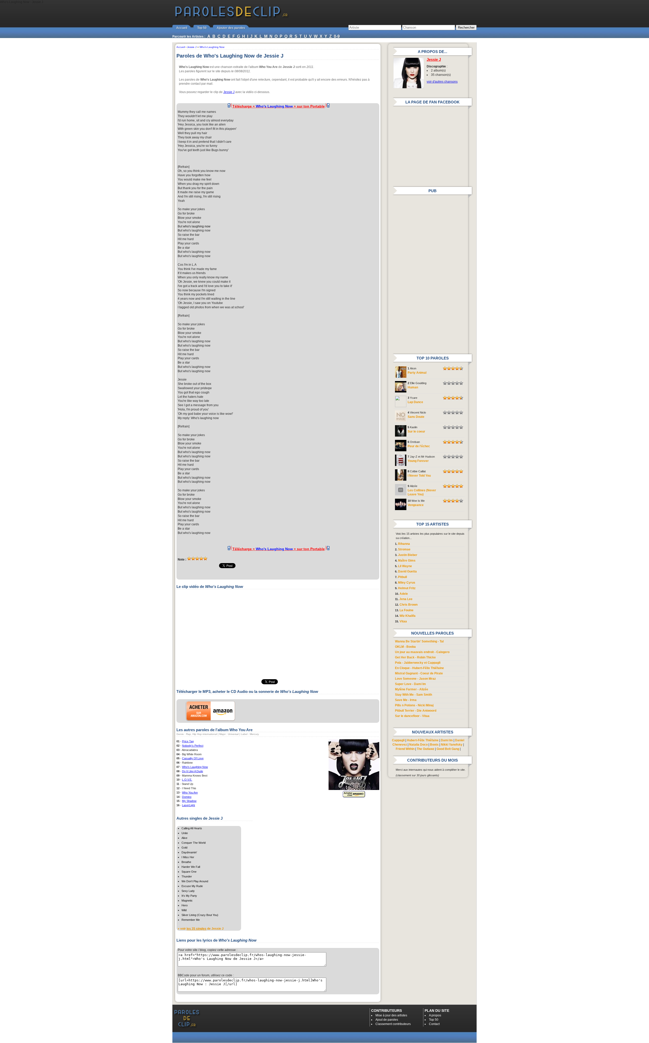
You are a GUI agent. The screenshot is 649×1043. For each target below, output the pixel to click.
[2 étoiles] (193, 558)
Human (413, 387)
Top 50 (202, 28)
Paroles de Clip (231, 17)
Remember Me (191, 919)
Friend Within (405, 749)
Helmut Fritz (407, 588)
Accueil (181, 28)
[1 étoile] (189, 558)
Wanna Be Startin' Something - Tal (419, 641)
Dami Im (447, 740)
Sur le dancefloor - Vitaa (412, 716)
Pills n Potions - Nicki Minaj (414, 705)
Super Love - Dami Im (410, 684)
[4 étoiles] (201, 558)
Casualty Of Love (193, 758)
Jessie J (229, 92)
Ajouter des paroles (231, 28)
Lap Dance (415, 402)
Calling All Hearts (192, 828)
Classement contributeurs (393, 1024)
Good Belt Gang (448, 749)
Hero (185, 905)
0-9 (337, 36)
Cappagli (398, 740)
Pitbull (402, 577)
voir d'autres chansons (442, 81)
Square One (189, 871)
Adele (404, 594)
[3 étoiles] (197, 558)
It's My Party (189, 895)
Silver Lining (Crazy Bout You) (200, 914)
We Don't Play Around (195, 881)
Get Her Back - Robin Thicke (415, 657)
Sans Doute (416, 417)
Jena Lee (405, 599)
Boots (434, 744)
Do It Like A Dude (192, 771)
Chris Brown (409, 604)
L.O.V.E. (187, 779)
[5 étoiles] (205, 558)
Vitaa (403, 621)
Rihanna (404, 544)
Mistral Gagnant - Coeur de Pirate (419, 673)
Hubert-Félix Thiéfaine (423, 740)
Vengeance (416, 505)
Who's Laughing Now (195, 766)
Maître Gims (407, 560)
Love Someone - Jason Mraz (415, 678)
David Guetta (407, 571)
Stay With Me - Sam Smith (413, 694)
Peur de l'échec (419, 446)
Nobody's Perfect (192, 745)
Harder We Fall (191, 866)
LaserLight (188, 805)
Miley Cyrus (406, 582)
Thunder (187, 876)
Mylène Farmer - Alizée (411, 689)
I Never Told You (419, 475)
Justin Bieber (407, 555)
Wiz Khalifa (408, 616)
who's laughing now (196, 226)
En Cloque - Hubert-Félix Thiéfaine (419, 668)
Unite (185, 833)
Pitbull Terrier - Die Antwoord (415, 710)
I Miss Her (188, 857)
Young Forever (418, 461)
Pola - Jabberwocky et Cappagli (417, 662)
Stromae (404, 549)
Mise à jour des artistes (391, 1015)
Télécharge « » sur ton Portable (278, 106)
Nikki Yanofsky (451, 744)
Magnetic (187, 900)
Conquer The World (194, 842)
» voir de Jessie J (201, 928)
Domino (186, 796)
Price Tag (188, 741)
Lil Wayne (405, 566)
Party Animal (417, 372)
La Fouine (406, 610)
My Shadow (189, 800)
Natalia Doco (418, 744)
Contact (434, 1024)
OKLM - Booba (405, 647)
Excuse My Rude (192, 886)
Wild (184, 910)
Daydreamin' (189, 852)
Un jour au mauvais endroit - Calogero (422, 652)
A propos (435, 1015)
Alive (184, 837)
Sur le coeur (416, 431)
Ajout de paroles (386, 1019)
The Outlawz (425, 749)
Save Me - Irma (406, 700)
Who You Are (190, 792)
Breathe (186, 862)
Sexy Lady (188, 890)
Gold (184, 847)
